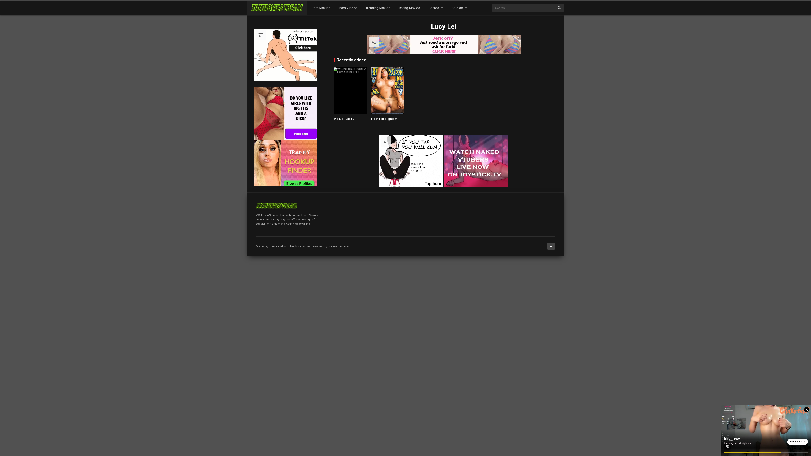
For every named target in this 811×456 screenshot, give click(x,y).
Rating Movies (409, 8)
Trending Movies (378, 8)
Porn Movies (320, 8)
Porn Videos (348, 8)
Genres (434, 8)
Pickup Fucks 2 (344, 119)
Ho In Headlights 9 (384, 119)
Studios (457, 8)
